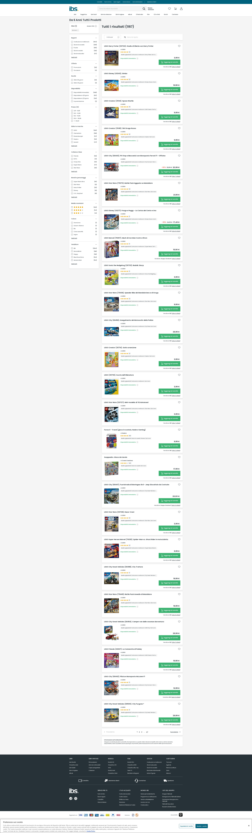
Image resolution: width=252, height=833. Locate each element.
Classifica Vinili (112, 773)
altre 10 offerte (176, 505)
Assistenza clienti (151, 2)
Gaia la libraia (102, 802)
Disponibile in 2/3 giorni (81, 98)
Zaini (167, 770)
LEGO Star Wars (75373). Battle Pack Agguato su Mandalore (128, 183)
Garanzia (122, 802)
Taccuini (169, 762)
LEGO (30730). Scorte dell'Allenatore (119, 375)
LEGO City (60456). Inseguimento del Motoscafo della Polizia (128, 320)
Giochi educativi (79, 53)
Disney (76, 190)
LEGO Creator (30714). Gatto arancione (120, 348)
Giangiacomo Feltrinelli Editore (171, 797)
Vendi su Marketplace (147, 799)
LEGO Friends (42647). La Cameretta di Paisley (123, 649)
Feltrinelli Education (168, 804)
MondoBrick (77, 251)
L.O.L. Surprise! (78, 193)
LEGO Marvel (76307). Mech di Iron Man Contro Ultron (125, 238)
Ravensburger (78, 136)
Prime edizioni (93, 762)
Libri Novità (72, 762)
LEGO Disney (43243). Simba (115, 73)
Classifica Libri (73, 765)
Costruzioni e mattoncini (81, 42)
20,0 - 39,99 (77, 118)
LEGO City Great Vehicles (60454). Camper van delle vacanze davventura (134, 622)
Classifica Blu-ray (133, 768)
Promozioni (77, 67)
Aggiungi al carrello (171, 62)
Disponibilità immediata (81, 92)
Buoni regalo (117, 2)
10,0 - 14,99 (77, 113)
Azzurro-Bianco (79, 225)
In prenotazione (79, 101)
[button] (144, 8)
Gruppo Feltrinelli (167, 794)
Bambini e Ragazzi (133, 773)
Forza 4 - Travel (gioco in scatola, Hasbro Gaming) (125, 430)
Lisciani (76, 142)
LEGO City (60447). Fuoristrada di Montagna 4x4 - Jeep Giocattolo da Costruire (136, 485)
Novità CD (111, 762)
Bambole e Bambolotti (153, 770)
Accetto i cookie (202, 826)
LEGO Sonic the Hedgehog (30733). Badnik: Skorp (124, 265)
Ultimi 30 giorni (78, 83)
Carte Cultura (126, 2)
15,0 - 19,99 (77, 116)
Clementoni (77, 133)
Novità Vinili (111, 770)
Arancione (77, 223)
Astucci (168, 773)
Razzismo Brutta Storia (169, 807)
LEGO (75, 130)
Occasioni (77, 70)
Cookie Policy (91, 831)
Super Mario (78, 165)
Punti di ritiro (107, 2)
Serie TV (129, 770)
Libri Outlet (72, 768)
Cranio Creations (127, 460)
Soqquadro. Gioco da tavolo (115, 457)
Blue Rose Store (79, 257)
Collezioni (91, 770)
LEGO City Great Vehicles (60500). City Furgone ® (124, 704)
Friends (76, 156)
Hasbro (76, 139)
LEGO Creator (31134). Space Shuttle (118, 101)
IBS (75, 248)
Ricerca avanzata (151, 8)
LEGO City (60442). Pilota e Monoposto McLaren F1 (124, 676)
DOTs (75, 159)
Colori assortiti (78, 231)
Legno (76, 234)
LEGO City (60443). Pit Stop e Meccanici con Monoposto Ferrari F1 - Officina (134, 156)
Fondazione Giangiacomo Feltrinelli (170, 800)
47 (147, 732)
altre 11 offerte (176, 642)
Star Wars (77, 168)
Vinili (109, 768)
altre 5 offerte (176, 94)
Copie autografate (94, 768)
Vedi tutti (74, 57)
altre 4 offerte (176, 121)
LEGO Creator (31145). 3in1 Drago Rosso (120, 128)
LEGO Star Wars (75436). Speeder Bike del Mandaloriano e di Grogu (131, 293)
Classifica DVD (131, 765)
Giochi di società (79, 45)
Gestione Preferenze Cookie (127, 805)
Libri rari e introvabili (94, 765)
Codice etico (144, 805)
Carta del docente (137, 2)
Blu (75, 228)
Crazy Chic (77, 162)
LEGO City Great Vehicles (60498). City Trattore (123, 567)
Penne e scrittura (171, 768)
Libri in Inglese (73, 770)
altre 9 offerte (176, 724)
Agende (168, 765)
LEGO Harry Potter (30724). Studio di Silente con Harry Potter (128, 46)
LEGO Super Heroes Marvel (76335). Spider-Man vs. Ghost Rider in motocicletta (136, 539)
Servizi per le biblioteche (148, 794)
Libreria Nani (78, 260)
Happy (76, 254)
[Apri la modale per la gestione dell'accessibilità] (181, 815)
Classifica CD (112, 765)
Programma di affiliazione (148, 797)
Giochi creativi (78, 50)
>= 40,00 (76, 121)
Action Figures (151, 773)
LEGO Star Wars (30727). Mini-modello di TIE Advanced (126, 402)
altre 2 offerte (176, 204)
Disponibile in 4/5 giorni (81, 95)
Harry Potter (77, 187)
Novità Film (130, 762)
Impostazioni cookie (186, 826)
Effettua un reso (123, 799)
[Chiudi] (249, 826)
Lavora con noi (145, 802)
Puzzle (76, 48)
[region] (126, 826)
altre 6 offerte (176, 67)
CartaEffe (99, 2)
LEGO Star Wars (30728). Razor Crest (119, 512)
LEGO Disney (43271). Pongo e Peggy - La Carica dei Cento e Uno (130, 211)
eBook (71, 773)
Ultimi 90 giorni (78, 80)
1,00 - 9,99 (77, 111)
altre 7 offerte (176, 176)
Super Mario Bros (79, 181)
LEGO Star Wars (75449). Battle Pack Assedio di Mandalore (128, 594)
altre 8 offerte (176, 231)
